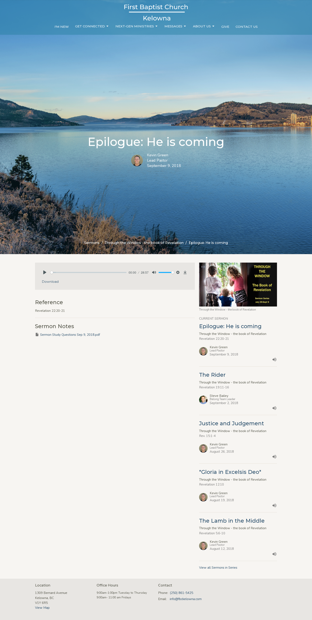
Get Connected (90, 26)
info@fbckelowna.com (186, 599)
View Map (42, 608)
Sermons (92, 243)
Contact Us (247, 27)
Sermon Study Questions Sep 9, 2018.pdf (70, 335)
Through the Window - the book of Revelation (144, 243)
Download (50, 282)
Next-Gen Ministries (134, 26)
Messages (173, 26)
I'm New (62, 27)
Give (225, 27)
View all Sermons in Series (218, 567)
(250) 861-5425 (181, 593)
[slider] (88, 272)
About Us (202, 26)
